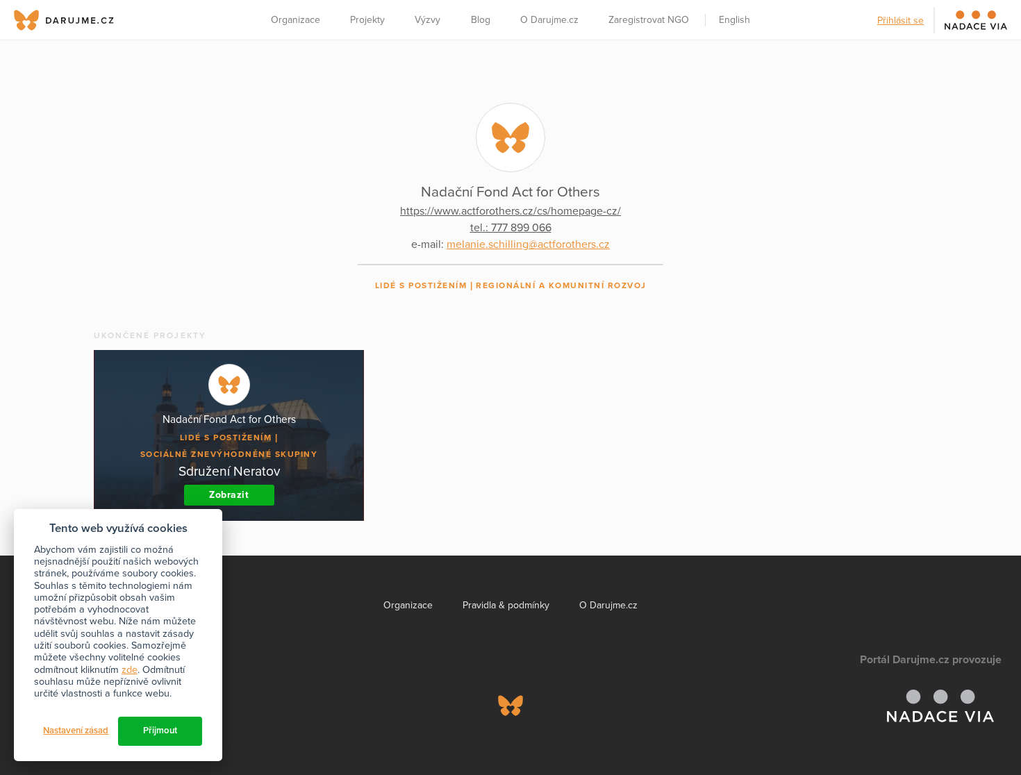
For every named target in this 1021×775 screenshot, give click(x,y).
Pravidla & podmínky (506, 605)
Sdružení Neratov (229, 471)
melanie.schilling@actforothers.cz (528, 244)
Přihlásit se (900, 20)
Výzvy (427, 20)
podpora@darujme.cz (59, 727)
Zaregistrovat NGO (648, 20)
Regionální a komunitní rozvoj (561, 285)
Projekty (367, 20)
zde (130, 670)
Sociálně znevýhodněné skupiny (229, 454)
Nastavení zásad (75, 730)
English (734, 20)
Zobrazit (229, 495)
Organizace (295, 20)
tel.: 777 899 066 (510, 228)
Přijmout (160, 730)
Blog (480, 20)
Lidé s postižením (421, 285)
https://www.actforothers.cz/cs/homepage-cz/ (510, 211)
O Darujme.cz (549, 20)
